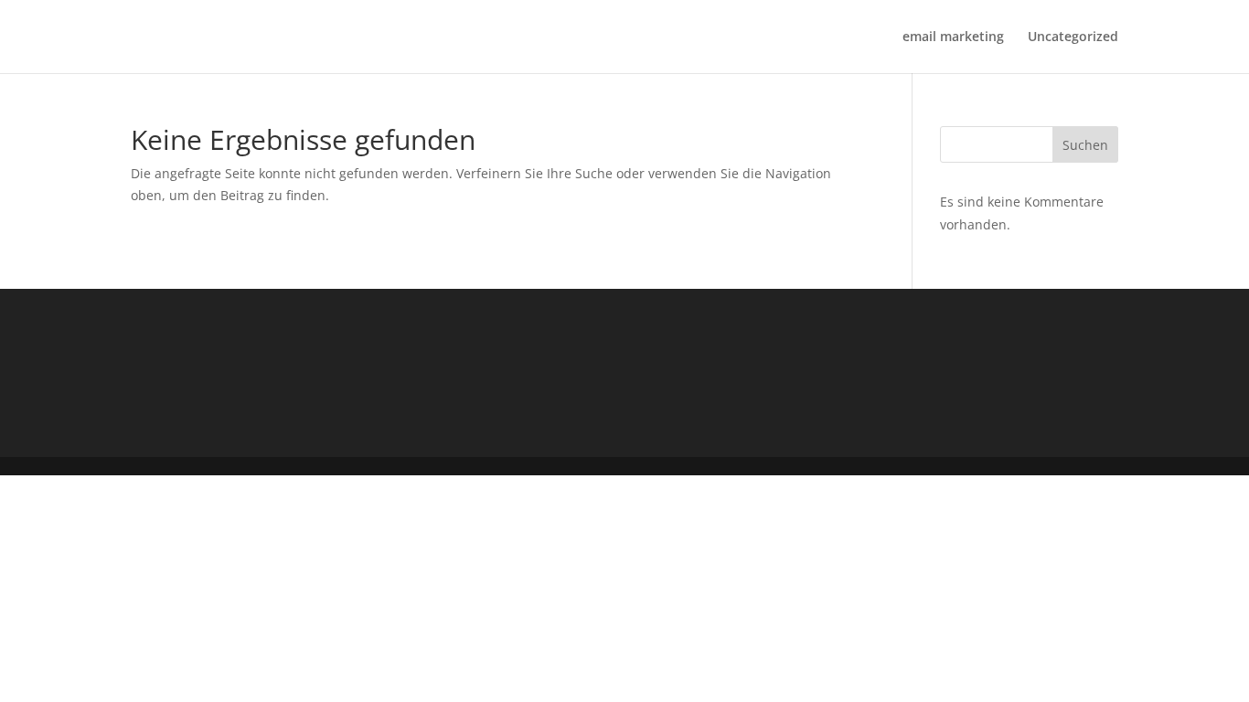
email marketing (953, 37)
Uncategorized (1073, 37)
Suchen (1085, 145)
